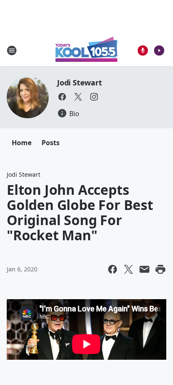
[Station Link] (86, 50)
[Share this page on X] (128, 269)
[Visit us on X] (78, 97)
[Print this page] (160, 269)
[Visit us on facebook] (62, 97)
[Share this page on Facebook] (112, 269)
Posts (51, 142)
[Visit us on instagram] (94, 97)
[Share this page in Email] (144, 269)
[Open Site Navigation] (12, 50)
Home (21, 142)
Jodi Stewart (79, 82)
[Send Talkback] (143, 50)
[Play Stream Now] (159, 50)
